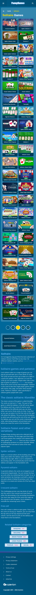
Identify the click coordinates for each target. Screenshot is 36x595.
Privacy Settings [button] (11, 557)
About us (9, 572)
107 (23, 533)
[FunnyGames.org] (3, 11)
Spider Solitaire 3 (7, 363)
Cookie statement (11, 564)
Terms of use (10, 568)
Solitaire (16, 11)
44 (30, 545)
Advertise (9, 579)
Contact (8, 575)
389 (24, 541)
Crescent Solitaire (28, 361)
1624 (16, 545)
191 (23, 529)
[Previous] (8, 327)
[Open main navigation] (3, 3)
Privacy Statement (11, 561)
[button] (32, 3)
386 (24, 537)
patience (21, 382)
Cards (9, 11)
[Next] (13, 327)
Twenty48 (15, 440)
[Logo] (18, 3)
